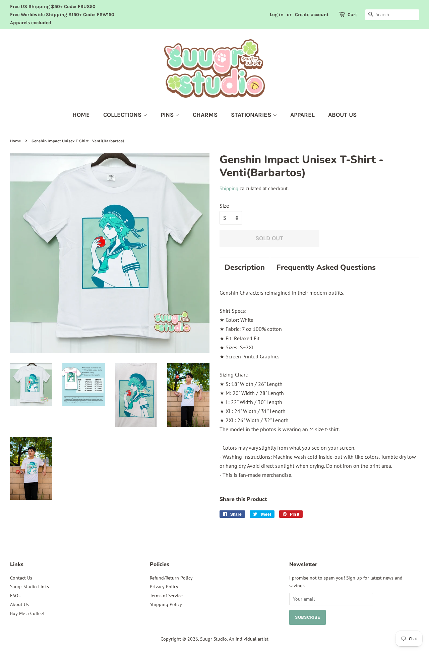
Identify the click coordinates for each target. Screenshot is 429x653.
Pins (168, 114)
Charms (205, 114)
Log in (277, 14)
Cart (352, 14)
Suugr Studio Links (29, 587)
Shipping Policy (166, 604)
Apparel (302, 114)
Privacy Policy (164, 587)
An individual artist (248, 639)
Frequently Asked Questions (326, 267)
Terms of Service (166, 596)
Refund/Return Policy (171, 578)
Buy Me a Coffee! (27, 613)
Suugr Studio (213, 639)
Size (224, 205)
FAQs (15, 596)
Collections (123, 114)
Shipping (229, 188)
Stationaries (252, 114)
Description (245, 267)
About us (342, 114)
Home (81, 114)
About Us (19, 604)
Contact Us (21, 578)
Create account (312, 14)
